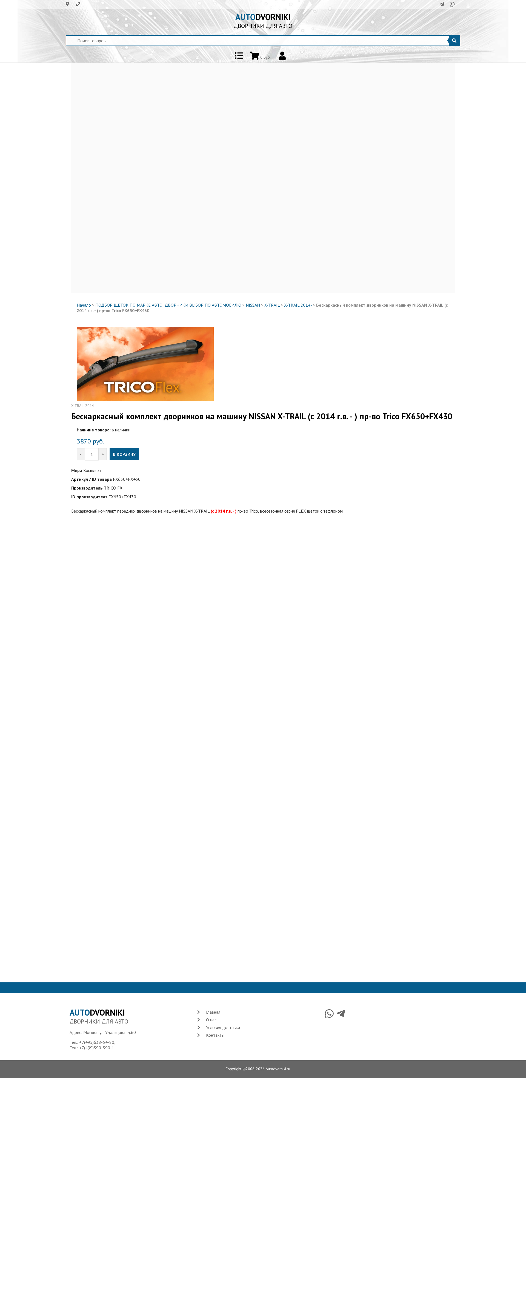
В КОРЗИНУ (124, 454)
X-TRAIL (272, 305)
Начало (84, 305)
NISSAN (253, 305)
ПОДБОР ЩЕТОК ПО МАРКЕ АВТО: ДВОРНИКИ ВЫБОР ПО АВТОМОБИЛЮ (168, 305)
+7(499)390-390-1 (96, 1047)
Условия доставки (223, 1027)
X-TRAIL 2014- (298, 305)
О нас (211, 1019)
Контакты (215, 1035)
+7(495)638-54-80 (96, 1042)
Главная (213, 1012)
